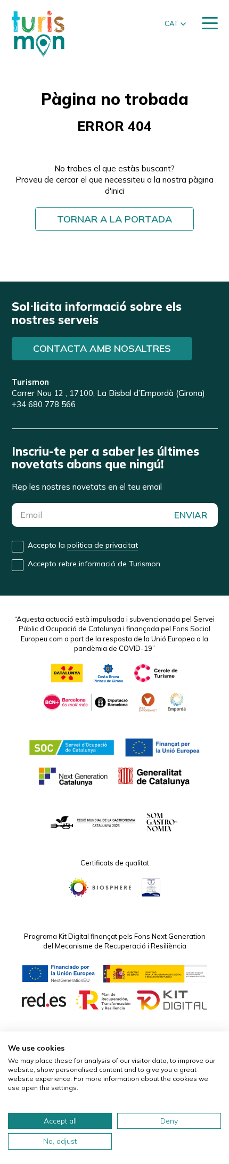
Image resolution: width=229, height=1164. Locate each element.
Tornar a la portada (114, 219)
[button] (175, 24)
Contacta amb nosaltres (102, 348)
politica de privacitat (102, 545)
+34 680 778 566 (44, 404)
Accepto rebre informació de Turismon (94, 563)
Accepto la (83, 545)
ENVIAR (190, 515)
